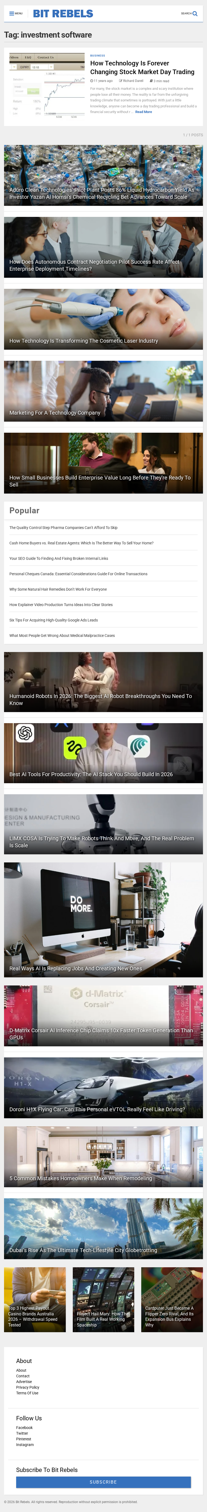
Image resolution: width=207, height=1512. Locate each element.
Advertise (24, 1381)
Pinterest (23, 1439)
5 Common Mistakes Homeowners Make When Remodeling (80, 1178)
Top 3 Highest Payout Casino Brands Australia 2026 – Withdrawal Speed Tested (32, 1317)
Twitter (22, 1433)
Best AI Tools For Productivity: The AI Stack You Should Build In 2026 (91, 774)
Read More (143, 112)
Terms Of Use (27, 1393)
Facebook (24, 1427)
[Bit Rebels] (60, 18)
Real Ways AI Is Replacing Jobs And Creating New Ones (75, 968)
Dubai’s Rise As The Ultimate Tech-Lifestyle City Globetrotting (83, 1250)
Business (97, 55)
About (21, 1370)
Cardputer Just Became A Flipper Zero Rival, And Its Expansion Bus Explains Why (169, 1317)
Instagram (25, 1444)
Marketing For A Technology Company (54, 412)
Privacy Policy (27, 1387)
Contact (23, 1376)
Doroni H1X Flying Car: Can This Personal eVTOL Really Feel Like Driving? (97, 1109)
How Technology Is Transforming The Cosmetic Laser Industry (83, 341)
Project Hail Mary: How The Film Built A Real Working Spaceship (103, 1319)
